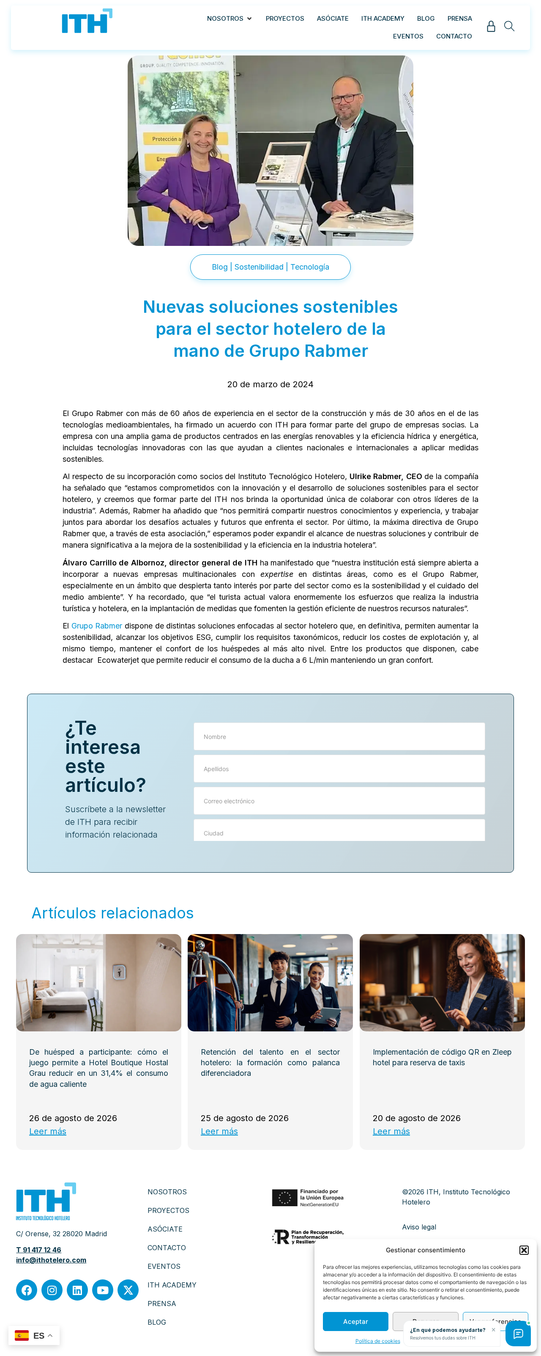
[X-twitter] (128, 1290)
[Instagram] (52, 1290)
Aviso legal (419, 1227)
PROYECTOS (168, 1210)
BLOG (157, 1322)
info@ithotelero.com (51, 1260)
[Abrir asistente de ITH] (518, 1333)
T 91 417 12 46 (38, 1250)
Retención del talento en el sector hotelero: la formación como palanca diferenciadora (270, 1062)
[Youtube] (102, 1290)
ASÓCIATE (165, 1229)
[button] (524, 1250)
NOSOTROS (167, 1192)
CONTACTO (167, 1247)
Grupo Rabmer (97, 625)
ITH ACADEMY (172, 1285)
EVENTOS (164, 1266)
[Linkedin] (77, 1290)
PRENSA (162, 1303)
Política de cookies (377, 1341)
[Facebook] (26, 1290)
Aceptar (355, 1321)
